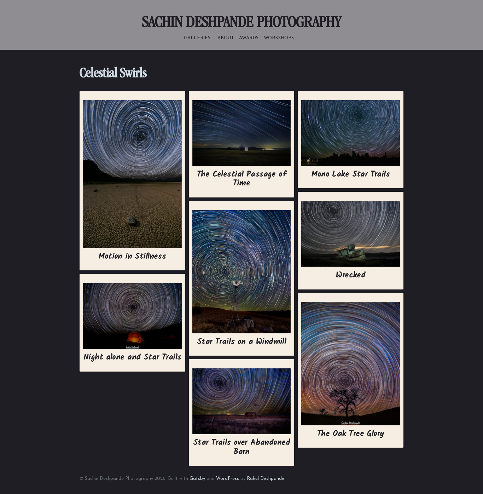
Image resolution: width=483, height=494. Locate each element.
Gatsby (197, 478)
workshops (279, 37)
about (225, 37)
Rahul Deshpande (265, 478)
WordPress (227, 478)
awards (248, 37)
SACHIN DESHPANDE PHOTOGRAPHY (241, 23)
